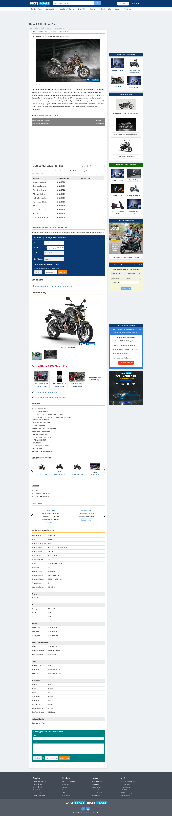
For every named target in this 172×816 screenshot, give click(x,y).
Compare (127, 9)
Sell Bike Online (36, 9)
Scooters (64, 787)
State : (36, 253)
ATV (63, 793)
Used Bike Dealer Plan (97, 793)
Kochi (40, 787)
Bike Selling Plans (96, 787)
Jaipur (43, 793)
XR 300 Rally (94, 475)
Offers (40, 31)
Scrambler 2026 (77, 474)
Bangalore (36, 781)
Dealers (117, 9)
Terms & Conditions (54, 268)
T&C (122, 793)
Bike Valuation (95, 784)
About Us (123, 781)
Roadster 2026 (59, 474)
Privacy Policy (128, 793)
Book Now (62, 272)
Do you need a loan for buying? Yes (45, 265)
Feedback (129, 787)
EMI (46, 31)
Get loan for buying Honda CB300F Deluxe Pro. (54, 286)
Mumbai (35, 784)
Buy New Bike (106, 9)
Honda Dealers (37, 504)
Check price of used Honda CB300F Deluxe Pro (50, 397)
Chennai (35, 787)
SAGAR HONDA (86, 510)
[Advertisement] (86, 16)
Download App (131, 781)
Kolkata (35, 796)
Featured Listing (95, 790)
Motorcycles (65, 784)
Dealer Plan (82, 9)
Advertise (127, 784)
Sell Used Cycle (95, 796)
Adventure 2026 (41, 475)
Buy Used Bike (51, 9)
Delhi (34, 790)
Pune (40, 784)
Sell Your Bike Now (126, 363)
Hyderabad (43, 781)
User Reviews (63, 31)
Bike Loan (93, 9)
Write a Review (100, 124)
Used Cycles (42, 796)
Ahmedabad (36, 793)
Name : (36, 243)
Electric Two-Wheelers (68, 781)
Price (34, 31)
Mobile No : (38, 248)
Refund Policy (124, 790)
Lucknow (39, 790)
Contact (123, 787)
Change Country (125, 796)
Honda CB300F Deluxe (46, 115)
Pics (50, 31)
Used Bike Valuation (67, 9)
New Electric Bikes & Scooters (126, 165)
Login (136, 3)
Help (122, 784)
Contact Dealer (50, 523)
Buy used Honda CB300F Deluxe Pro (46, 392)
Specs (55, 31)
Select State (123, 3)
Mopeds (64, 790)
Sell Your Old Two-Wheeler (126, 325)
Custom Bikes (66, 796)
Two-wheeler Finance (97, 781)
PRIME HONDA (50, 510)
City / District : (38, 259)
